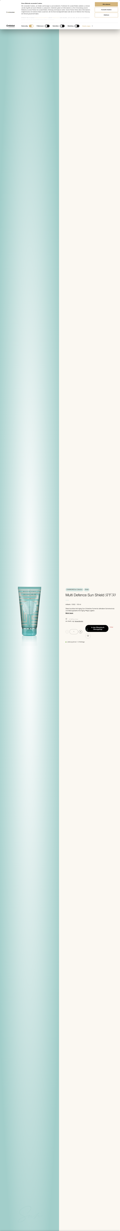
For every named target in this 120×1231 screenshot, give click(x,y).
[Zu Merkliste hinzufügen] (88, 635)
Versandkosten (79, 621)
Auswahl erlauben (106, 9)
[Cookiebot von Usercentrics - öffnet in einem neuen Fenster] (10, 26)
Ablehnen (106, 15)
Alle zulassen (106, 4)
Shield (86, 589)
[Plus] (80, 631)
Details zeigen (86, 26)
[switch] (47, 26)
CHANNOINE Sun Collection (74, 589)
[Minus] (67, 631)
